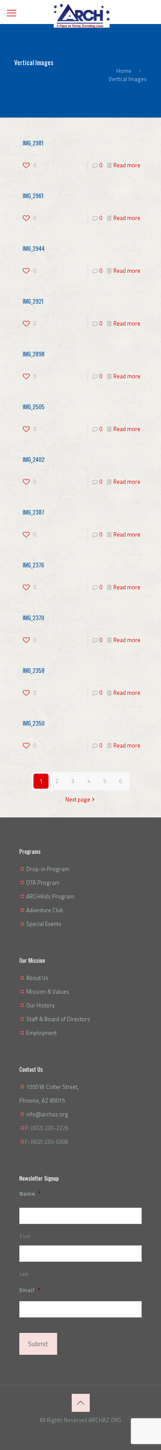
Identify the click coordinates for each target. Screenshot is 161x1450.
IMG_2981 (33, 143)
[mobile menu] (11, 13)
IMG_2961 (33, 195)
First (25, 1236)
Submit (38, 1343)
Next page (77, 799)
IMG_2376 (33, 565)
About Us (37, 978)
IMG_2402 (34, 459)
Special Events (43, 923)
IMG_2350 (34, 723)
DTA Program (43, 882)
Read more (126, 165)
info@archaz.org (47, 1114)
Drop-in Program (47, 869)
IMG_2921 (33, 301)
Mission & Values (47, 991)
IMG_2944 (34, 248)
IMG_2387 (33, 512)
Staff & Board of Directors (58, 1019)
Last (24, 1274)
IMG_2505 (34, 406)
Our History (40, 1005)
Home (123, 70)
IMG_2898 (34, 354)
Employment (41, 1032)
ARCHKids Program (50, 896)
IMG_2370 (33, 617)
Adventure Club (44, 910)
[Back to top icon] (81, 1403)
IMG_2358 (34, 670)
